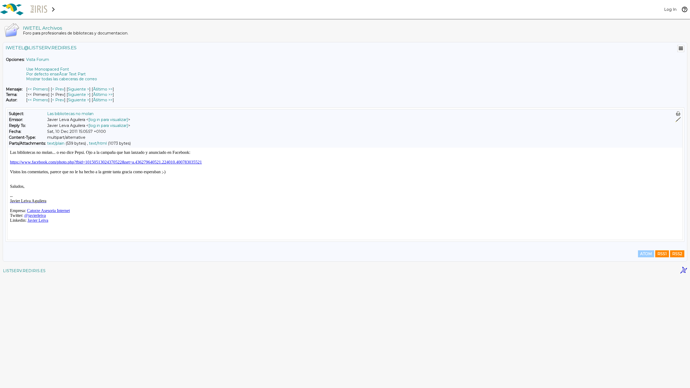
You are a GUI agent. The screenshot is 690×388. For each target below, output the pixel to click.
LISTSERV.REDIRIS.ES (24, 270)
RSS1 (662, 253)
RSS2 (677, 253)
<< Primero (37, 89)
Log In (670, 9)
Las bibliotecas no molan (70, 113)
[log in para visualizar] (108, 119)
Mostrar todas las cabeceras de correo (61, 79)
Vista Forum (37, 59)
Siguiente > (78, 89)
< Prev (58, 89)
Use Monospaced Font (47, 69)
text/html (98, 143)
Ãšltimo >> (103, 89)
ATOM (646, 253)
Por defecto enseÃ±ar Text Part (56, 74)
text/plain (55, 143)
